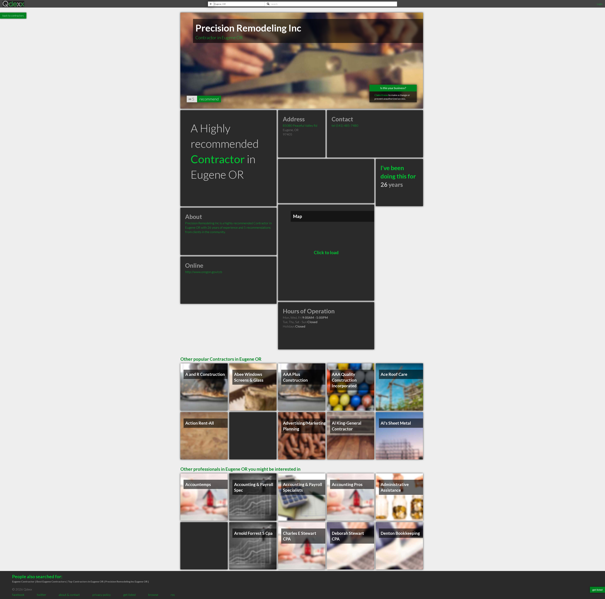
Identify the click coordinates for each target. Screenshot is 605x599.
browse (153, 594)
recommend (209, 99)
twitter (41, 594)
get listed (129, 594)
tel (345, 125)
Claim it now (381, 94)
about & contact (69, 594)
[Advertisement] (326, 181)
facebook (18, 594)
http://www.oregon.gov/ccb (203, 272)
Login (599, 3)
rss (173, 594)
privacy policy (101, 594)
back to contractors (13, 15)
